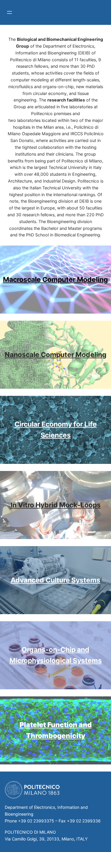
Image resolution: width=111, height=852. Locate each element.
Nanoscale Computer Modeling (56, 355)
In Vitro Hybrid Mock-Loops (56, 505)
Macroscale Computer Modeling (55, 279)
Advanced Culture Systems (55, 580)
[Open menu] (9, 12)
